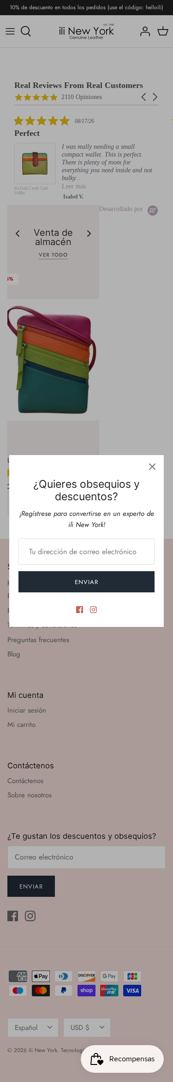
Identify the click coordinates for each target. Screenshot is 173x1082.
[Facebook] (79, 609)
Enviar (86, 582)
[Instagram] (93, 609)
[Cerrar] (152, 466)
